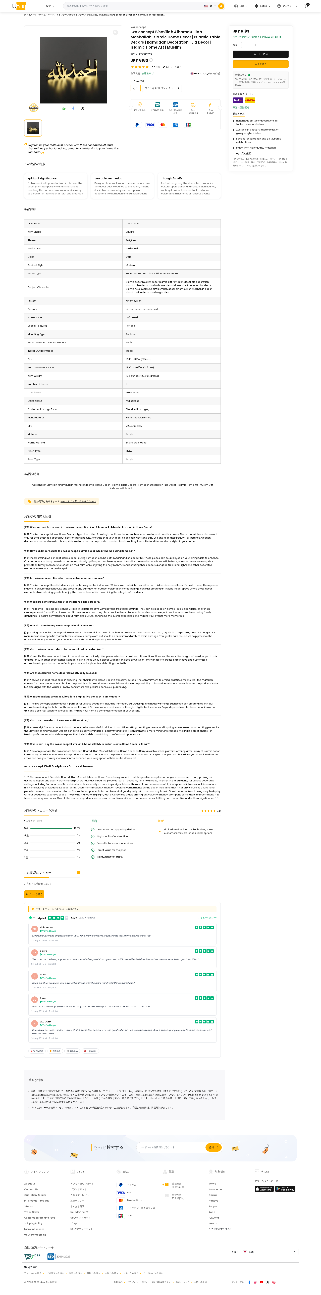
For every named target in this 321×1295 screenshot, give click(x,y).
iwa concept (138, 27)
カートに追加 (261, 54)
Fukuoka (214, 1217)
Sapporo (214, 1206)
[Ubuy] (19, 6)
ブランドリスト (78, 1189)
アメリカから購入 (33, 1273)
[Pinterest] (274, 1282)
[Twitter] (268, 1282)
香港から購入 (75, 1273)
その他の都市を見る (219, 1229)
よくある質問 (77, 1206)
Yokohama (215, 1189)
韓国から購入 (93, 1273)
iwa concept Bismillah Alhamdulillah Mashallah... (138, 14)
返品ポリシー (77, 1200)
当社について (182, 1282)
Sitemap (29, 1206)
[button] (241, 6)
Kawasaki (214, 1223)
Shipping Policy (33, 1223)
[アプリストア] (265, 1190)
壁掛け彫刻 (104, 14)
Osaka (213, 1195)
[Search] (221, 6)
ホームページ (30, 14)
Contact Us (31, 1189)
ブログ (73, 1223)
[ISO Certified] (57, 1256)
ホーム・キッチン (48, 14)
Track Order (31, 1212)
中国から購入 (111, 1273)
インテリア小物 (83, 14)
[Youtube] (261, 1282)
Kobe (212, 1212)
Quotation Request (35, 1195)
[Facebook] (249, 1282)
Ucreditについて (79, 1212)
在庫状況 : (136, 73)
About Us (29, 1183)
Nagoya (213, 1200)
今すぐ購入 (260, 64)
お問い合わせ (200, 1282)
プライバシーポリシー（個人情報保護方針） (149, 1282)
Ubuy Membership (35, 1234)
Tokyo (212, 1183)
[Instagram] (255, 1282)
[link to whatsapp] (64, 108)
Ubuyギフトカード (80, 1217)
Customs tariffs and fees (39, 1217)
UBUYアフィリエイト (81, 1229)
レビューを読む (206, 917)
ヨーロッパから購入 (153, 1273)
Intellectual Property (36, 1200)
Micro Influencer (34, 1229)
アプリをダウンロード (82, 1183)
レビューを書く (34, 894)
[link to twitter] (82, 108)
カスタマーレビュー (80, 1195)
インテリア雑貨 (66, 14)
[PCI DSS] (32, 1257)
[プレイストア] (285, 1190)
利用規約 (118, 1282)
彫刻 (94, 14)
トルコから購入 (130, 1273)
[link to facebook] (73, 108)
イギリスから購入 (55, 1273)
